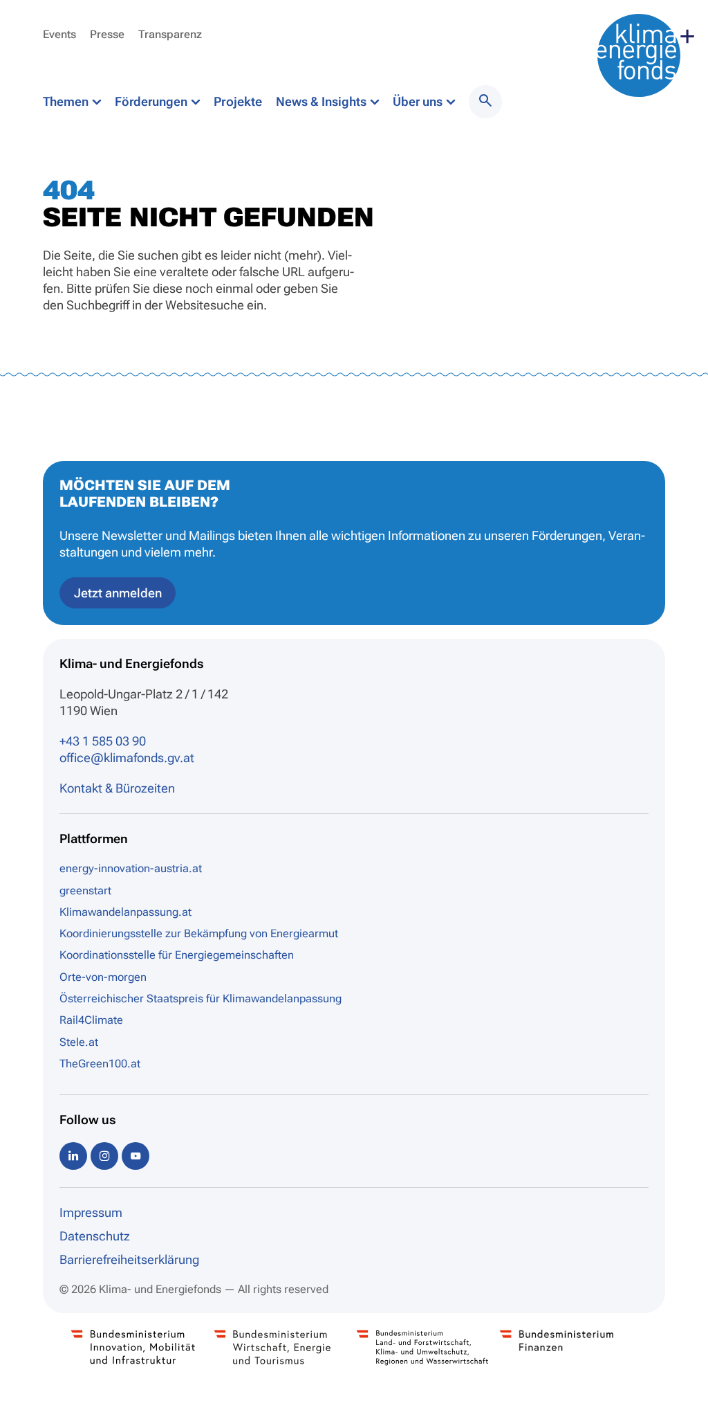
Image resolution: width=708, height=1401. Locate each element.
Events (59, 34)
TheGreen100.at (99, 1063)
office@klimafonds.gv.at (126, 757)
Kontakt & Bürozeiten (117, 788)
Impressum (90, 1212)
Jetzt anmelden (118, 593)
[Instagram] (104, 1155)
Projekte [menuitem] (238, 101)
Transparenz (170, 34)
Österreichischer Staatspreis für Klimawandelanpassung (200, 998)
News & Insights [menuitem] (322, 101)
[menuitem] (485, 101)
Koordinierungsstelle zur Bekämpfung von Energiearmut (198, 933)
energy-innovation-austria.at (130, 868)
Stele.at (78, 1042)
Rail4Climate (91, 1020)
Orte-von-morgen (103, 977)
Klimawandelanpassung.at (125, 912)
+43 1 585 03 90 (102, 741)
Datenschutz (94, 1236)
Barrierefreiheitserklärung (129, 1259)
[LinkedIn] (73, 1155)
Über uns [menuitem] (419, 101)
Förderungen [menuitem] (152, 101)
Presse (107, 34)
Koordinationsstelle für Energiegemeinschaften (176, 954)
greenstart (85, 890)
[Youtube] (135, 1155)
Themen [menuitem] (67, 101)
